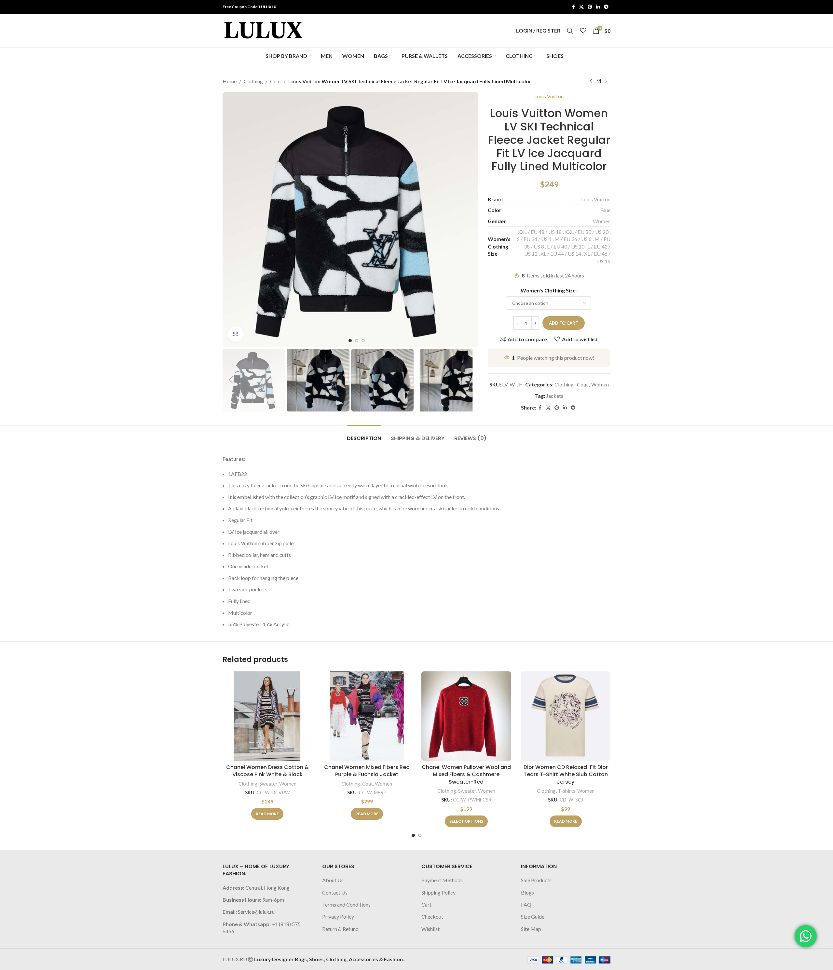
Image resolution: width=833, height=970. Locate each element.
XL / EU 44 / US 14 (560, 253)
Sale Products (536, 880)
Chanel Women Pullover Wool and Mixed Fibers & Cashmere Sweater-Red (466, 774)
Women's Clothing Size (548, 290)
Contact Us (335, 892)
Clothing (253, 81)
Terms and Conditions (346, 904)
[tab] (364, 435)
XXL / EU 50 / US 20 (586, 232)
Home (230, 81)
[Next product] (606, 81)
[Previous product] (591, 81)
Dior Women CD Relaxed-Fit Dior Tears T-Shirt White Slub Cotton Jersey (566, 774)
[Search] (570, 30)
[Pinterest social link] (590, 7)
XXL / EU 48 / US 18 (540, 232)
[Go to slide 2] (419, 835)
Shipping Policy (438, 892)
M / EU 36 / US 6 (573, 239)
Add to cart (563, 323)
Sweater (268, 784)
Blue (605, 210)
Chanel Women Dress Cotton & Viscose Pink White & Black (267, 770)
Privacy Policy (338, 916)
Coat (275, 81)
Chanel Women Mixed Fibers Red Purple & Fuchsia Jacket (367, 770)
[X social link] (581, 7)
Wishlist (430, 929)
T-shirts (566, 791)
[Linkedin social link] (598, 7)
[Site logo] (263, 30)
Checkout (432, 916)
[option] (350, 340)
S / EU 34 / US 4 (534, 239)
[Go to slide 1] (413, 835)
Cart (426, 904)
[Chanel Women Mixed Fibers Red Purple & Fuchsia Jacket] (367, 716)
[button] (231, 380)
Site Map (531, 929)
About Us (333, 880)
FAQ (526, 904)
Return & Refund (340, 929)
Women (601, 221)
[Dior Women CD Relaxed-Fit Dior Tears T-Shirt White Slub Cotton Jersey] (566, 716)
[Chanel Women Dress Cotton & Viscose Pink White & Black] (267, 716)
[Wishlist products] (583, 30)
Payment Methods (442, 880)
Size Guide (532, 916)
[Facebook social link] (573, 7)
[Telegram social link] (606, 7)
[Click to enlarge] (235, 334)
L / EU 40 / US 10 (565, 246)
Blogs (527, 892)
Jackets (554, 396)
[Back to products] (599, 81)
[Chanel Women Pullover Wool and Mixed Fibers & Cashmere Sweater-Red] (466, 716)
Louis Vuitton (549, 96)
